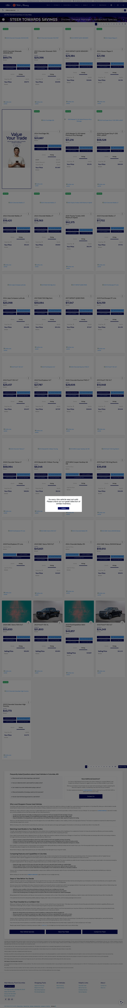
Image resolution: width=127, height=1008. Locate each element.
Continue (63, 508)
